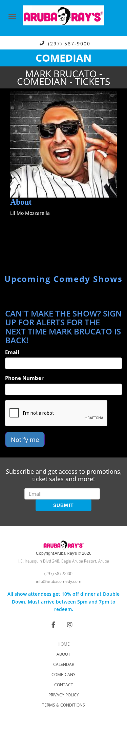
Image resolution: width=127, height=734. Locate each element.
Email (12, 352)
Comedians (63, 674)
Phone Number (24, 377)
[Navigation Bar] (12, 16)
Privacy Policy (63, 695)
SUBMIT (63, 505)
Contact (63, 685)
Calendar (63, 664)
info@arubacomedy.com (58, 581)
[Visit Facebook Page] (53, 624)
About (63, 654)
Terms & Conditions (63, 705)
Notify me (25, 439)
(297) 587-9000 (69, 43)
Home (64, 644)
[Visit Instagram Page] (69, 624)
